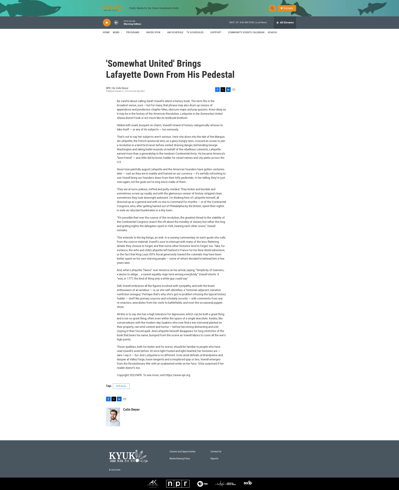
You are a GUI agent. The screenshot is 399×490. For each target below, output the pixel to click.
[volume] (116, 22)
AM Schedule (175, 32)
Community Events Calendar (246, 32)
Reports (214, 458)
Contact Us (216, 451)
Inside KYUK (153, 32)
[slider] (121, 22)
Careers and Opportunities (182, 451)
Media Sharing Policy (180, 458)
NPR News (121, 386)
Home (106, 32)
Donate (288, 8)
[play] (106, 22)
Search (272, 32)
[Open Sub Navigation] (122, 32)
